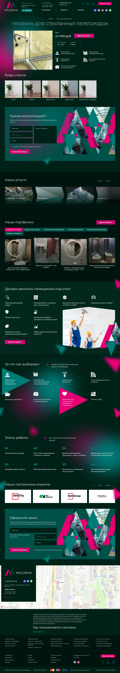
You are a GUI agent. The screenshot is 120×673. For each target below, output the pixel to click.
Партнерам (8, 657)
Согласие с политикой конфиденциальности (27, 146)
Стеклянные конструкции (81, 646)
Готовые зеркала (10, 639)
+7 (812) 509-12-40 (65, 3)
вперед (107, 181)
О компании (46, 10)
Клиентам (64, 10)
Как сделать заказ (56, 655)
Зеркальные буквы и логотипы (60, 643)
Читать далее (38, 631)
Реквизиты (8, 597)
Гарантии (53, 657)
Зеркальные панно (56, 646)
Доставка (53, 662)
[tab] (32, 229)
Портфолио (31, 660)
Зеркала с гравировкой (35, 641)
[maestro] (58, 670)
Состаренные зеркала (80, 641)
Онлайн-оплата (32, 662)
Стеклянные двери (79, 643)
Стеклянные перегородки (104, 643)
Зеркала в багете (10, 646)
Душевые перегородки (12, 641)
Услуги (30, 657)
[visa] (64, 670)
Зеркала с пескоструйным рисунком (36, 644)
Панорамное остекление (81, 639)
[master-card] (52, 670)
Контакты (81, 10)
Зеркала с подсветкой (34, 647)
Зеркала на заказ (33, 639)
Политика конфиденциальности (80, 670)
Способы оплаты (56, 660)
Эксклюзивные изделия (103, 646)
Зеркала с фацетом (56, 639)
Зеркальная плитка (56, 641)
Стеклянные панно (102, 641)
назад (100, 181)
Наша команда (9, 660)
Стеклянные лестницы (103, 639)
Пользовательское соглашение (105, 670)
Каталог (30, 655)
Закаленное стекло (10, 643)
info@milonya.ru (63, 4)
